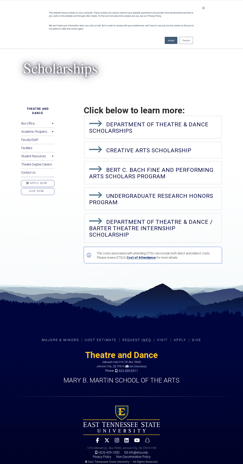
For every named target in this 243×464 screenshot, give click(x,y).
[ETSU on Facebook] (96, 442)
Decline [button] (186, 40)
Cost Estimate (101, 340)
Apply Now (38, 183)
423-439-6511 (128, 371)
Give (196, 340)
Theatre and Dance (38, 111)
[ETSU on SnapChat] (146, 442)
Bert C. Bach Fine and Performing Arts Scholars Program (151, 173)
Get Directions (137, 366)
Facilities (26, 148)
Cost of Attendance (141, 257)
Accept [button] (171, 40)
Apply (180, 340)
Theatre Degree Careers (36, 164)
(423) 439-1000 (109, 452)
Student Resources (33, 156)
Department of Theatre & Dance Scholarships (148, 127)
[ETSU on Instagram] (115, 442)
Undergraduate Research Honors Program (151, 199)
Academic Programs (34, 131)
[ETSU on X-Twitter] (105, 442)
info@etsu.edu (138, 452)
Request (136, 340)
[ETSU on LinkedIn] (125, 442)
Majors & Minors (60, 340)
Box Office (28, 123)
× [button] (203, 6)
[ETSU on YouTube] (135, 442)
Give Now (36, 191)
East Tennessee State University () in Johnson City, (121, 420)
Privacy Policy (102, 456)
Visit (162, 340)
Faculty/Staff (29, 140)
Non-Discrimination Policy (133, 456)
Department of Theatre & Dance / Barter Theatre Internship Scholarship (151, 228)
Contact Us (28, 172)
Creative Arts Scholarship (148, 150)
